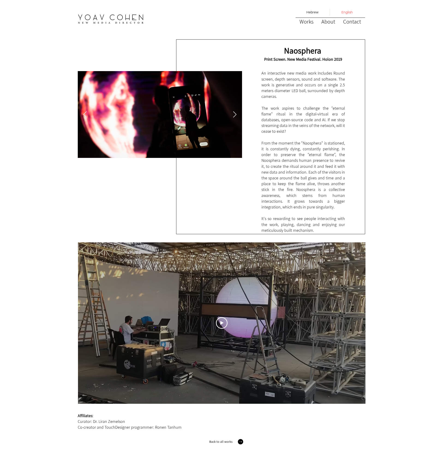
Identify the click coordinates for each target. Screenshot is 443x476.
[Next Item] (235, 114)
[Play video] (221, 323)
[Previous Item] (85, 114)
